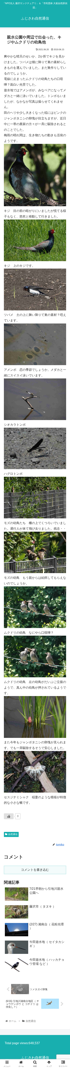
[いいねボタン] (9, 816)
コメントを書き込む (35, 869)
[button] (62, 609)
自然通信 (13, 834)
